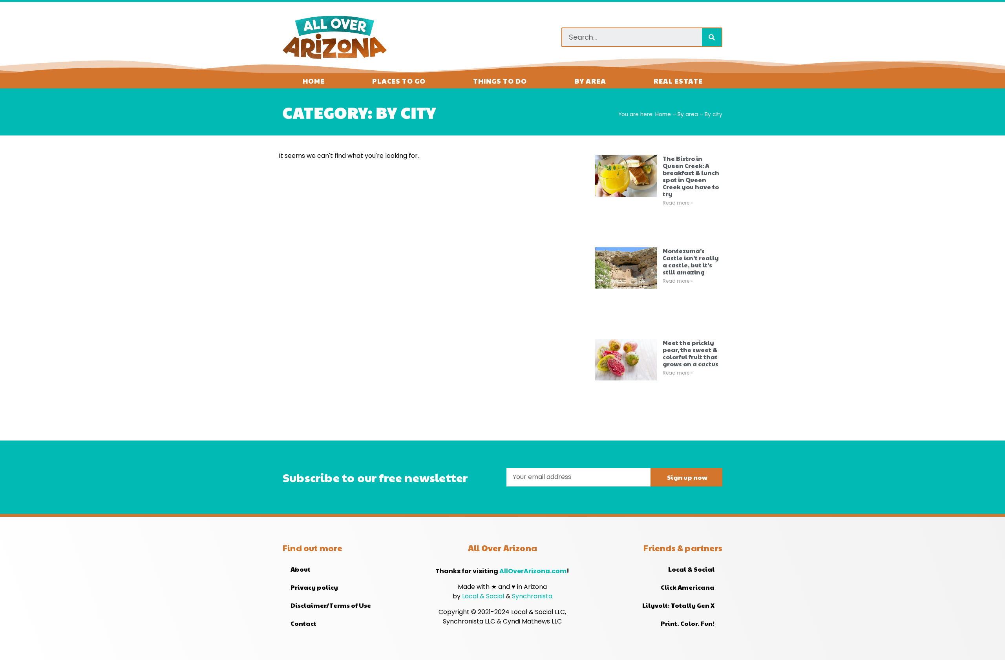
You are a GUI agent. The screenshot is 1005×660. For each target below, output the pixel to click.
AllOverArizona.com (532, 571)
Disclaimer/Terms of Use (331, 605)
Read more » (678, 202)
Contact (303, 623)
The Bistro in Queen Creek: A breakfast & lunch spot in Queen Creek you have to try (691, 176)
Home (314, 81)
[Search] (712, 37)
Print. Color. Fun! (687, 623)
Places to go (399, 81)
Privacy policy (314, 587)
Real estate (678, 81)
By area (590, 81)
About (301, 569)
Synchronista (532, 596)
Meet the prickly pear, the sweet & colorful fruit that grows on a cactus (690, 353)
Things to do (500, 81)
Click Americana (687, 587)
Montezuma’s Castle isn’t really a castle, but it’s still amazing (691, 261)
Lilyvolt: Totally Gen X (678, 605)
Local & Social (484, 596)
